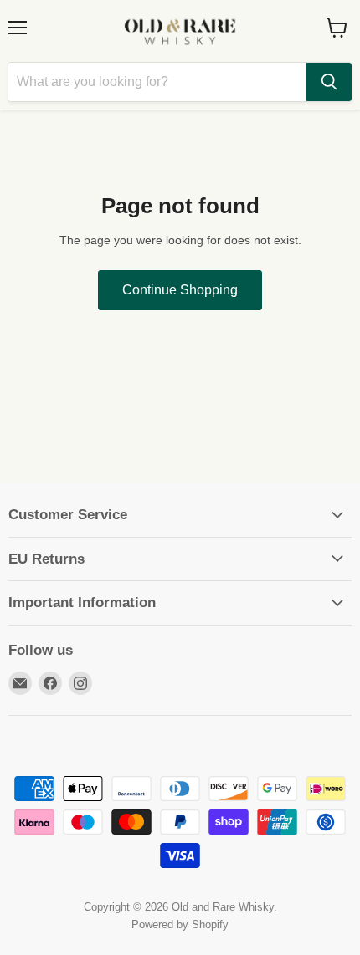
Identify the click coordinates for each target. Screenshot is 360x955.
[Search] (329, 82)
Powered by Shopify (180, 924)
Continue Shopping (180, 290)
